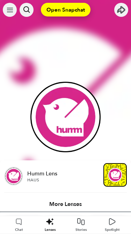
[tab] (65, 204)
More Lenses (65, 204)
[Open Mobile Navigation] (10, 10)
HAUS (33, 180)
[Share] (121, 10)
